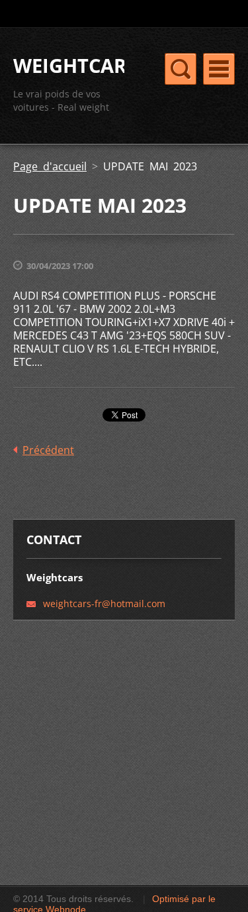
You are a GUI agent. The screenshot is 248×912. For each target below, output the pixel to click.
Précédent (48, 450)
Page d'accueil (50, 166)
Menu (219, 69)
